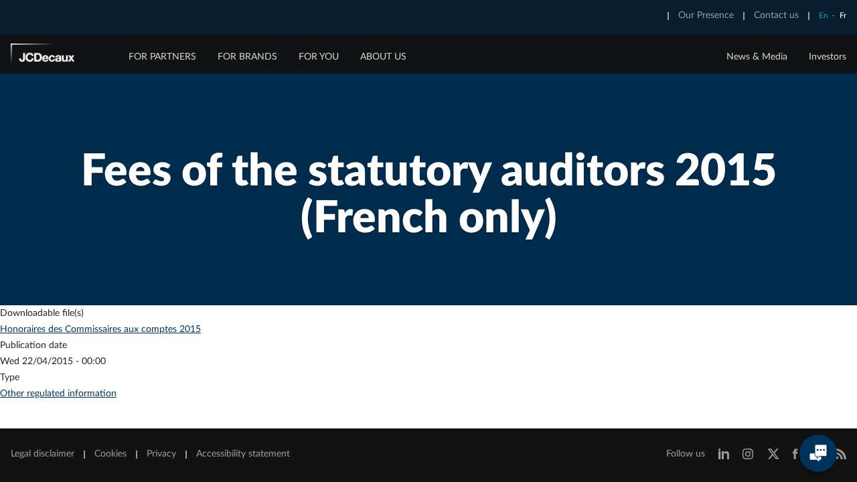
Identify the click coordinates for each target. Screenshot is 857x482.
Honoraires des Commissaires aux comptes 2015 (100, 329)
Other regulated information (58, 393)
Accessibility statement (243, 454)
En (823, 15)
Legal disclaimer (42, 454)
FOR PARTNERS (162, 57)
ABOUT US (383, 57)
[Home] (61, 56)
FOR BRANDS (247, 57)
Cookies (110, 454)
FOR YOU (319, 57)
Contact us (776, 15)
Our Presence (706, 15)
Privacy (161, 454)
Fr (843, 15)
